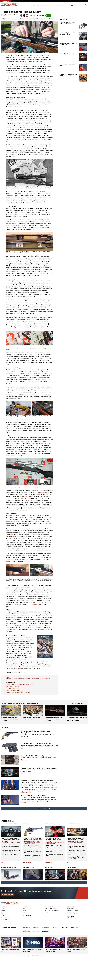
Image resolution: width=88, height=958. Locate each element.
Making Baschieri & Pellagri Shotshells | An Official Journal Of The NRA (11, 839)
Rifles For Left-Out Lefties (13, 686)
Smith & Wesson (35, 842)
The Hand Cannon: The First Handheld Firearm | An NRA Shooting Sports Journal (32, 846)
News (32, 5)
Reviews (49, 5)
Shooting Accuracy (24, 678)
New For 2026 (41, 5)
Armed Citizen (48, 824)
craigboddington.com (17, 669)
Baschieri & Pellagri (6, 842)
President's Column (27, 792)
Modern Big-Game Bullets (13, 690)
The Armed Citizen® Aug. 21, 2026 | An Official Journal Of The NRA (54, 839)
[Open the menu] (72, 4)
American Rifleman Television (9, 824)
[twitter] (24, 15)
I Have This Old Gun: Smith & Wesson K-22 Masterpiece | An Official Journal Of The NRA (33, 839)
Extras (5, 15)
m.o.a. (30, 678)
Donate (20, 1)
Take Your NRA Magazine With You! (10, 950)
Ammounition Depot (72, 842)
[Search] (86, 5)
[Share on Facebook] (21, 15)
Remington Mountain (43, 492)
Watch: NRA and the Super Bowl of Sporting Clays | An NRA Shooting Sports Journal (10, 846)
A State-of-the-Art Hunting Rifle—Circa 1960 (18, 692)
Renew (17, 1)
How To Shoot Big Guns (12, 688)
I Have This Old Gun (27, 738)
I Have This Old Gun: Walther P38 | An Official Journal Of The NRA (10, 855)
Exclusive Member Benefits (72, 910)
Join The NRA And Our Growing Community (32, 950)
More (10, 728)
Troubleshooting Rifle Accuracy (13, 678)
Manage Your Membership (72, 914)
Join (14, 1)
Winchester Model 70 (12, 536)
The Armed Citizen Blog (57, 842)
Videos (24, 912)
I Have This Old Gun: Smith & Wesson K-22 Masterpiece (35, 732)
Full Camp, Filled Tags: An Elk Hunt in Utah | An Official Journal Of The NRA (10, 719)
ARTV (2, 862)
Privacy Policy (3, 956)
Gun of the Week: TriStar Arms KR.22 (33, 796)
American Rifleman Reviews (8, 867)
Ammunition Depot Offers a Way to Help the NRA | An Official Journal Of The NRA (76, 839)
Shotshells (13, 842)
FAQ (2, 912)
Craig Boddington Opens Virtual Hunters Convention (21, 684)
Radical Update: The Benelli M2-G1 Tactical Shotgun (38, 768)
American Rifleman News (74, 824)
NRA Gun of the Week (60, 5)
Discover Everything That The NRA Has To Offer (53, 950)
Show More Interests (51, 882)
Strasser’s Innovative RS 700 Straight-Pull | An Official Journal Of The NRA (54, 719)
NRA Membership (70, 908)
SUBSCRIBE (7, 894)
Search (2, 915)
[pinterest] (27, 15)
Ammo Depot (79, 842)
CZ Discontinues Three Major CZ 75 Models (36, 743)
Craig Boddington (14, 679)
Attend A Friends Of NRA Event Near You (76, 950)
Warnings (23, 956)
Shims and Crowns (35, 678)
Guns (24, 773)
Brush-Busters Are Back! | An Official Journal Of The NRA (31, 718)
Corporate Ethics (17, 956)
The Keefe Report (71, 867)
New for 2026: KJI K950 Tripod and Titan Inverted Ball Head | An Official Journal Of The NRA (76, 846)
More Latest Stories (49, 809)
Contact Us (3, 910)
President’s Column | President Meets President (37, 780)
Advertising (3, 908)
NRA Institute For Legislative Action (52, 910)
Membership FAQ (70, 912)
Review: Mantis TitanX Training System (34, 756)
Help (2, 914)
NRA (83, 842)
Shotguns (18, 842)
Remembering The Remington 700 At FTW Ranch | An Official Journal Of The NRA (77, 719)
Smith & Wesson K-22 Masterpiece (32, 843)
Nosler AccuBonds (27, 496)
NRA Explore (47, 912)
